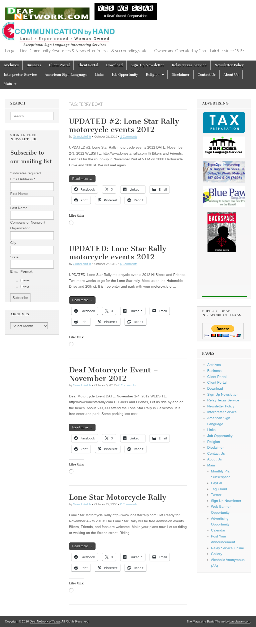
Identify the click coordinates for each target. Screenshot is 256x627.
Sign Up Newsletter (226, 501)
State (14, 257)
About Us (231, 75)
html (27, 281)
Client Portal (59, 65)
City (13, 243)
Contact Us (207, 75)
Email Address (22, 179)
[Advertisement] (224, 278)
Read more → (82, 179)
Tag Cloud (219, 489)
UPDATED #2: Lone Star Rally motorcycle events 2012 (124, 125)
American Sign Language (66, 75)
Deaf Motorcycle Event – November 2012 (113, 374)
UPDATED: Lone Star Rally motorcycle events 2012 (117, 253)
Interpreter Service (20, 75)
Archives (11, 65)
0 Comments (128, 264)
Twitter (216, 495)
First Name (19, 194)
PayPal (216, 483)
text (26, 287)
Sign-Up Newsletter (147, 65)
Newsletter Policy (229, 65)
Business (33, 65)
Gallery (216, 554)
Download (114, 65)
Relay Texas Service (189, 65)
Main (8, 84)
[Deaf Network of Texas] (47, 11)
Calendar (218, 530)
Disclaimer (181, 75)
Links (99, 75)
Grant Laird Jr (82, 136)
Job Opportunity (125, 75)
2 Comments (128, 136)
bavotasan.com (240, 621)
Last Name (19, 208)
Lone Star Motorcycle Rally (117, 497)
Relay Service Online (227, 548)
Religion (153, 75)
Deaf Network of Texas (45, 621)
